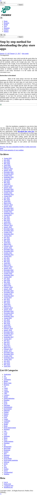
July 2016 (7, 361)
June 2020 (7, 280)
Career (6, 388)
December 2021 (8, 249)
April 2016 (7, 366)
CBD (5, 393)
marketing (7, 436)
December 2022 (8, 229)
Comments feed (8, 485)
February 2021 (8, 266)
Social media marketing (11, 460)
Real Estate (7, 448)
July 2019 (7, 299)
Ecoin (5, 403)
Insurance (7, 429)
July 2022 (7, 237)
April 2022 (7, 242)
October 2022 (8, 232)
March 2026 (7, 167)
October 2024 (8, 193)
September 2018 (9, 316)
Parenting (6, 443)
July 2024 (7, 198)
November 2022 (9, 230)
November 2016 (9, 354)
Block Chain (7, 383)
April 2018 (7, 325)
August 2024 (8, 196)
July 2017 (7, 340)
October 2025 (8, 175)
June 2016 (7, 363)
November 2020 (9, 272)
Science (6, 452)
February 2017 (8, 349)
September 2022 (9, 234)
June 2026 (7, 162)
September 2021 (9, 254)
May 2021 (7, 261)
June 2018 (7, 321)
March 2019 (7, 306)
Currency (6, 395)
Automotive (7, 379)
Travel (6, 470)
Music (5, 438)
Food (5, 417)
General (6, 422)
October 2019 (8, 294)
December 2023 (8, 208)
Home (5, 21)
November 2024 (9, 191)
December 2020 (8, 270)
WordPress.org (8, 487)
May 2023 (7, 220)
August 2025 (8, 179)
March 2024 (7, 203)
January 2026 (8, 170)
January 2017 (8, 351)
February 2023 (8, 225)
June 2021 (7, 260)
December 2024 (8, 189)
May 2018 (7, 323)
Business (6, 23)
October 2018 (8, 315)
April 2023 (7, 222)
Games (6, 419)
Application (7, 374)
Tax (5, 465)
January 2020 (8, 289)
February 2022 (8, 246)
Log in (6, 482)
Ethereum (7, 410)
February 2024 (8, 205)
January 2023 (8, 227)
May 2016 (7, 364)
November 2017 (9, 333)
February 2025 (8, 186)
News (5, 439)
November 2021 (9, 251)
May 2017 (7, 344)
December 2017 (8, 332)
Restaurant (7, 450)
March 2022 (7, 244)
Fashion (6, 30)
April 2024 (7, 201)
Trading (6, 469)
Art (5, 376)
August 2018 (8, 318)
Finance (6, 31)
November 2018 (9, 313)
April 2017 (7, 345)
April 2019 (7, 304)
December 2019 (8, 290)
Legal (5, 433)
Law (5, 431)
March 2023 (7, 223)
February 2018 (8, 328)
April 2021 (7, 263)
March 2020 (7, 285)
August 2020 (8, 277)
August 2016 (8, 359)
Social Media (8, 458)
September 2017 (9, 337)
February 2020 (8, 287)
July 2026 (7, 160)
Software (6, 462)
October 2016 (8, 356)
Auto (5, 378)
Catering (6, 391)
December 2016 (8, 352)
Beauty (6, 381)
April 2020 (7, 284)
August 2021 (8, 256)
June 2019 (7, 301)
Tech (5, 26)
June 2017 (7, 342)
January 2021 (8, 268)
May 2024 (7, 199)
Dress (5, 402)
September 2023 (9, 213)
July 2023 (7, 217)
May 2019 (7, 302)
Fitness (6, 415)
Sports (6, 464)
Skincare (6, 457)
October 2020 (8, 273)
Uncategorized (8, 472)
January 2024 (8, 206)
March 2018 (7, 327)
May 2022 (7, 241)
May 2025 (7, 182)
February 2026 (8, 168)
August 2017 (8, 339)
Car (5, 386)
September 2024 (9, 194)
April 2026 (7, 165)
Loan (5, 434)
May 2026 (7, 163)
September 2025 (9, 177)
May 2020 (7, 282)
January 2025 (8, 187)
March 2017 (7, 347)
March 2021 (7, 265)
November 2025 (9, 174)
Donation (6, 400)
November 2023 (9, 210)
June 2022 (7, 239)
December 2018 (8, 311)
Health (6, 24)
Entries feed (7, 484)
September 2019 (9, 296)
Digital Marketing (9, 398)
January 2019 (8, 309)
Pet (5, 445)
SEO (5, 453)
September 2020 (9, 275)
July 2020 (7, 278)
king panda (25, 53)
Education (7, 405)
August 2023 (8, 215)
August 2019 (8, 297)
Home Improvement (10, 427)
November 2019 (9, 292)
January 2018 (8, 330)
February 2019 (8, 308)
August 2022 (8, 235)
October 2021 (8, 253)
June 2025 (7, 180)
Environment (8, 409)
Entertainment (8, 407)
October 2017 (8, 335)
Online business (8, 441)
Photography (7, 446)
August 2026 (8, 158)
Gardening (7, 421)
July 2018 (7, 320)
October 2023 (8, 211)
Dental (6, 397)
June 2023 (7, 218)
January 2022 (8, 248)
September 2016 (9, 357)
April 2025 (7, 184)
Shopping (7, 28)
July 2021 (7, 258)
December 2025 (8, 172)
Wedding (6, 474)
